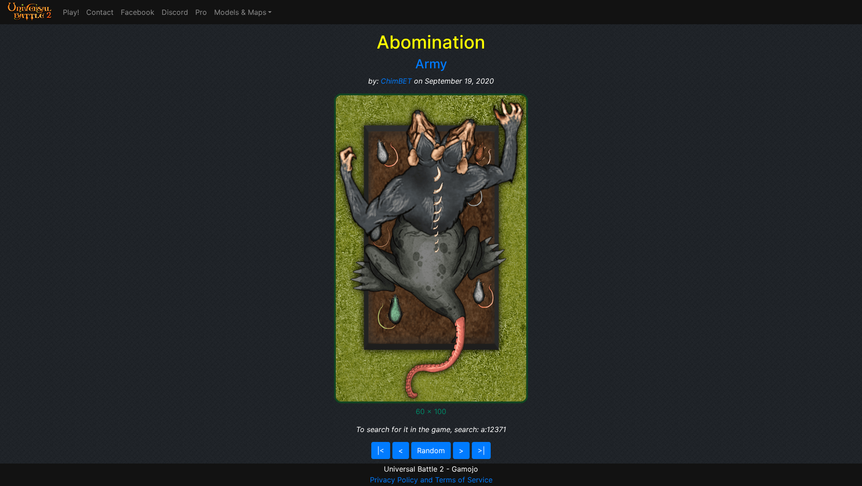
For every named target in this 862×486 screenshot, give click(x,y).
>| (481, 450)
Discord (175, 12)
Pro (201, 12)
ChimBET (396, 80)
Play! (71, 12)
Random (431, 450)
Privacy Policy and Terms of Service (431, 479)
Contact (100, 12)
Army (431, 63)
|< (380, 450)
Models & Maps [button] (240, 12)
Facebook (137, 12)
